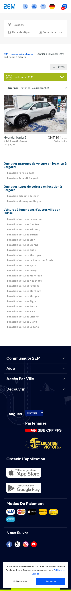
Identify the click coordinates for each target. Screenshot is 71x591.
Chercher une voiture (26, 9)
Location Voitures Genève (23, 224)
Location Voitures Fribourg (23, 229)
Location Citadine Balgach (23, 196)
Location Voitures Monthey (24, 291)
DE (52, 9)
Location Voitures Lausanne (24, 219)
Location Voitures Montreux (24, 275)
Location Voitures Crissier (23, 316)
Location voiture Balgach (22, 54)
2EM (6, 54)
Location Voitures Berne (22, 306)
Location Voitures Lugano (23, 326)
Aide (43, 9)
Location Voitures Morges (23, 296)
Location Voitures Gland (22, 321)
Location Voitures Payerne (23, 285)
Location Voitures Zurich (22, 234)
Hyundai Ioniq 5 (14, 137)
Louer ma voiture (34, 9)
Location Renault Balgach (23, 178)
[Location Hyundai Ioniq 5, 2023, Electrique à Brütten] (35, 114)
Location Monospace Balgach (25, 201)
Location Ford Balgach (21, 172)
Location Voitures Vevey (22, 270)
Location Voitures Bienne (22, 244)
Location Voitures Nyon (21, 265)
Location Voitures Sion (21, 239)
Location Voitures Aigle (21, 301)
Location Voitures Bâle (21, 311)
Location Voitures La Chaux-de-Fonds (30, 260)
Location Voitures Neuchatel (24, 280)
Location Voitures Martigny (24, 255)
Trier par (12, 88)
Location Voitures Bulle (21, 250)
